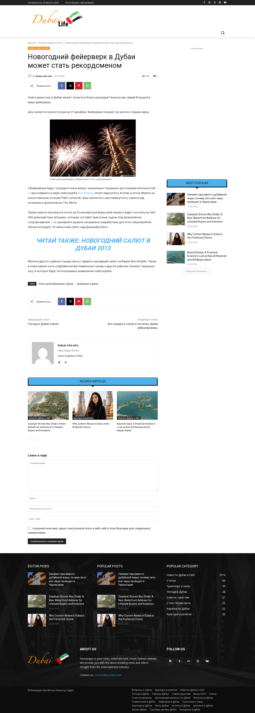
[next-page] (36, 439)
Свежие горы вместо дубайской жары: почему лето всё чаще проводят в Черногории (207, 198)
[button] (222, 32)
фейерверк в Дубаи (87, 283)
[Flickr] (188, 661)
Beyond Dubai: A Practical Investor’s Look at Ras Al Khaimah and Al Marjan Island (136, 427)
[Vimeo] (220, 3)
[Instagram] (209, 3)
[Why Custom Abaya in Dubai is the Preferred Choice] (92, 405)
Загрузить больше (195, 271)
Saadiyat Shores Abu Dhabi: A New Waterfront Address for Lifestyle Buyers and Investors (47, 427)
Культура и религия (83, 418)
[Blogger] (170, 661)
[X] (215, 3)
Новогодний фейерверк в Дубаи (56, 283)
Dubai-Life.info (44, 76)
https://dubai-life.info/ (68, 350)
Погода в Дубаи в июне (43, 324)
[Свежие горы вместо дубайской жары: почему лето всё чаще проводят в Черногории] (176, 199)
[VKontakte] (207, 661)
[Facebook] (204, 3)
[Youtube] (225, 3)
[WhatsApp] (87, 85)
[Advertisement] (197, 107)
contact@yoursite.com (108, 675)
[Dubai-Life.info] (30, 76)
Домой (32, 42)
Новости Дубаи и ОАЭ (50, 42)
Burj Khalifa (85, 193)
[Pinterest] (79, 85)
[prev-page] (30, 439)
